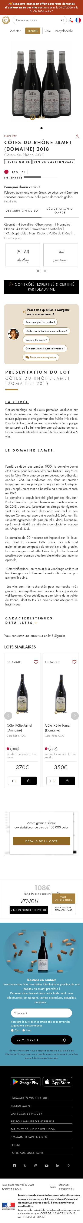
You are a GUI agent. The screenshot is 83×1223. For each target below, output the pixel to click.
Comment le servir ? (36, 340)
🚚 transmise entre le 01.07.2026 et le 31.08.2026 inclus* (41, 7)
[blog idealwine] (68, 1165)
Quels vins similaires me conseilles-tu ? (46, 331)
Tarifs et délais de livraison (33, 1129)
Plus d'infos (10, 201)
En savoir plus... (13, 238)
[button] (39, 81)
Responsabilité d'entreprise (32, 1121)
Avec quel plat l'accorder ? (40, 322)
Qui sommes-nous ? (27, 1113)
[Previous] (8, 716)
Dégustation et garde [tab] (60, 210)
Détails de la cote (41, 841)
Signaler (59, 635)
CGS (53, 1186)
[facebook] (14, 1165)
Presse (16, 1145)
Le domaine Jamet (29, 450)
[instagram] (35, 1165)
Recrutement (21, 1106)
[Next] (75, 716)
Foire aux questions (27, 1153)
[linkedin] (57, 1165)
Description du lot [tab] (23, 210)
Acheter (15, 31)
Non (28, 1030)
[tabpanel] (41, 231)
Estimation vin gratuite (30, 1098)
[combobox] (14, 781)
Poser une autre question (43, 357)
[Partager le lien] (77, 136)
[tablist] (41, 211)
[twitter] (25, 1165)
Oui (17, 1030)
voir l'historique (63, 898)
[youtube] (47, 1165)
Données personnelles (66, 1186)
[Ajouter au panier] (29, 781)
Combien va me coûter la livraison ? (45, 348)
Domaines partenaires (29, 1137)
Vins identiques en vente (29, 910)
